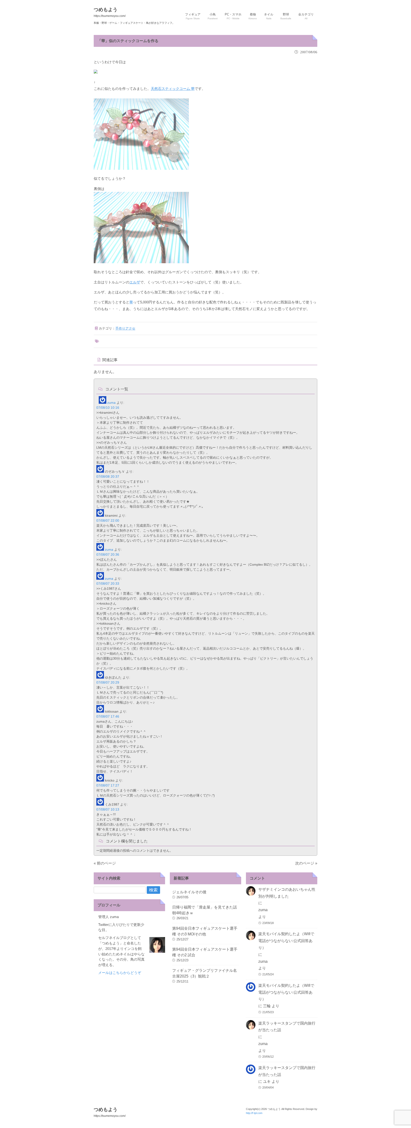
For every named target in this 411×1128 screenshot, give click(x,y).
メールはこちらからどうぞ (119, 973)
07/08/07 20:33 (107, 583)
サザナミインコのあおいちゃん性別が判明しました (286, 892)
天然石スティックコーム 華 (173, 89)
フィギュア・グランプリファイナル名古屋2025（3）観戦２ (204, 973)
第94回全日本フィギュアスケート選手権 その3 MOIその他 (204, 931)
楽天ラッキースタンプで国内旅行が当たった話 (286, 1026)
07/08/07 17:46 (107, 716)
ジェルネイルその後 (189, 892)
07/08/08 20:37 (107, 476)
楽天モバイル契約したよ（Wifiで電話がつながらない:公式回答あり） (286, 941)
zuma (111, 402)
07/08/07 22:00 (107, 520)
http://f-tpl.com (254, 1113)
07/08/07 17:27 (107, 785)
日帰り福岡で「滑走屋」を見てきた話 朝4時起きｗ (205, 910)
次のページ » (306, 863)
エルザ (134, 282)
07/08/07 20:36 (107, 554)
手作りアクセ (125, 328)
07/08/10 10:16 (107, 407)
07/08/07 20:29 (107, 682)
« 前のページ (105, 863)
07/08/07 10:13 (107, 809)
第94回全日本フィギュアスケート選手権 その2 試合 (204, 952)
